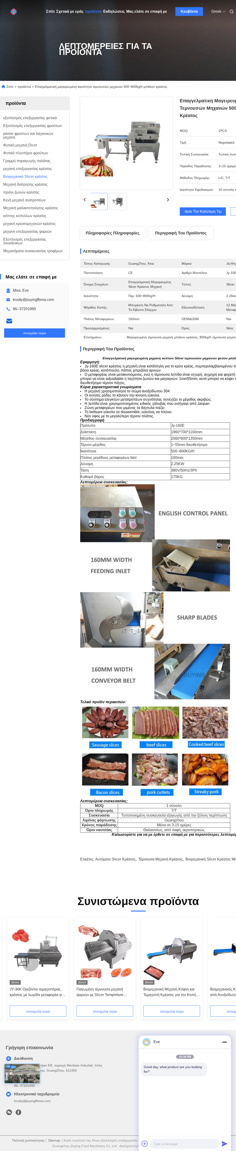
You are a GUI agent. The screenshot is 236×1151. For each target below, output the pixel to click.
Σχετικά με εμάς (69, 11)
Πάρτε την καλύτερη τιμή (202, 211)
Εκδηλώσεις (114, 11)
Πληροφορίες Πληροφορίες (112, 233)
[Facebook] (18, 1113)
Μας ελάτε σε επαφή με (146, 11)
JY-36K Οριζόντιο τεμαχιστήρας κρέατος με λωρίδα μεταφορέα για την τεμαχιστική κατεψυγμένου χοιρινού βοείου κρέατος (37, 992)
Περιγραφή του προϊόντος (180, 233)
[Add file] (145, 1144)
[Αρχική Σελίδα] (14, 11)
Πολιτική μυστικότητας (28, 1140)
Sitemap (54, 1140)
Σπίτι (50, 11)
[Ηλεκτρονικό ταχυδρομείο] (9, 321)
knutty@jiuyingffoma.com (33, 300)
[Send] (224, 1144)
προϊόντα (93, 11)
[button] (30, 963)
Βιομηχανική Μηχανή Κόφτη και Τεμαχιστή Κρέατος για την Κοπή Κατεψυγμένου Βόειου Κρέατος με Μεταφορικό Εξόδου (170, 992)
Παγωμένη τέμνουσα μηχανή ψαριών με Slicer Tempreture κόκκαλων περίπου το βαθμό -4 (102, 992)
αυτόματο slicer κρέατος (115, 859)
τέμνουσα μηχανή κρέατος (161, 859)
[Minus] (224, 1042)
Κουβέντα (189, 11)
